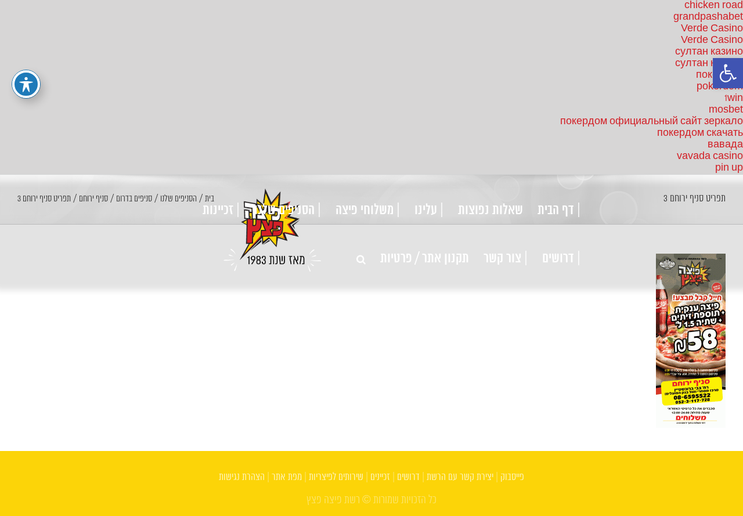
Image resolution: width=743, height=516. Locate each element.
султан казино (709, 51)
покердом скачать (700, 133)
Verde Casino (712, 28)
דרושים (408, 477)
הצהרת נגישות (242, 477)
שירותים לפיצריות (336, 477)
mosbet (726, 110)
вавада (725, 144)
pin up (729, 168)
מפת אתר (287, 477)
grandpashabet (708, 17)
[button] (728, 73)
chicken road (713, 5)
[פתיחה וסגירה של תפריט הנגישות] (26, 84)
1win (733, 98)
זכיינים (380, 477)
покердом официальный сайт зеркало (651, 121)
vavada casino (710, 156)
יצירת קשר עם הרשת (460, 477)
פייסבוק (512, 477)
